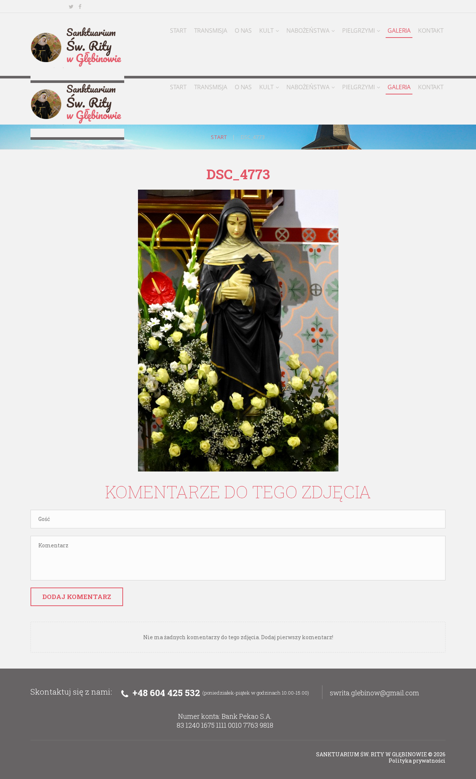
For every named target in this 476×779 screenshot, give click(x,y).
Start (219, 137)
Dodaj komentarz (76, 596)
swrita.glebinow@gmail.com (374, 692)
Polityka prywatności (417, 760)
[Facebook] (80, 6)
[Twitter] (71, 6)
